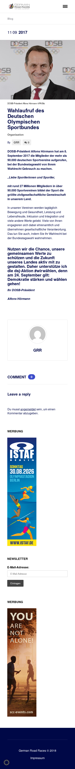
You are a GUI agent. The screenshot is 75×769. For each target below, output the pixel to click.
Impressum (37, 758)
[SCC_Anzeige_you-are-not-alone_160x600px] (21, 715)
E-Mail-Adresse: (18, 567)
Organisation (15, 134)
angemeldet (28, 409)
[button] (6, 762)
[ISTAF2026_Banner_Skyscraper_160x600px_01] (21, 545)
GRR (16, 142)
